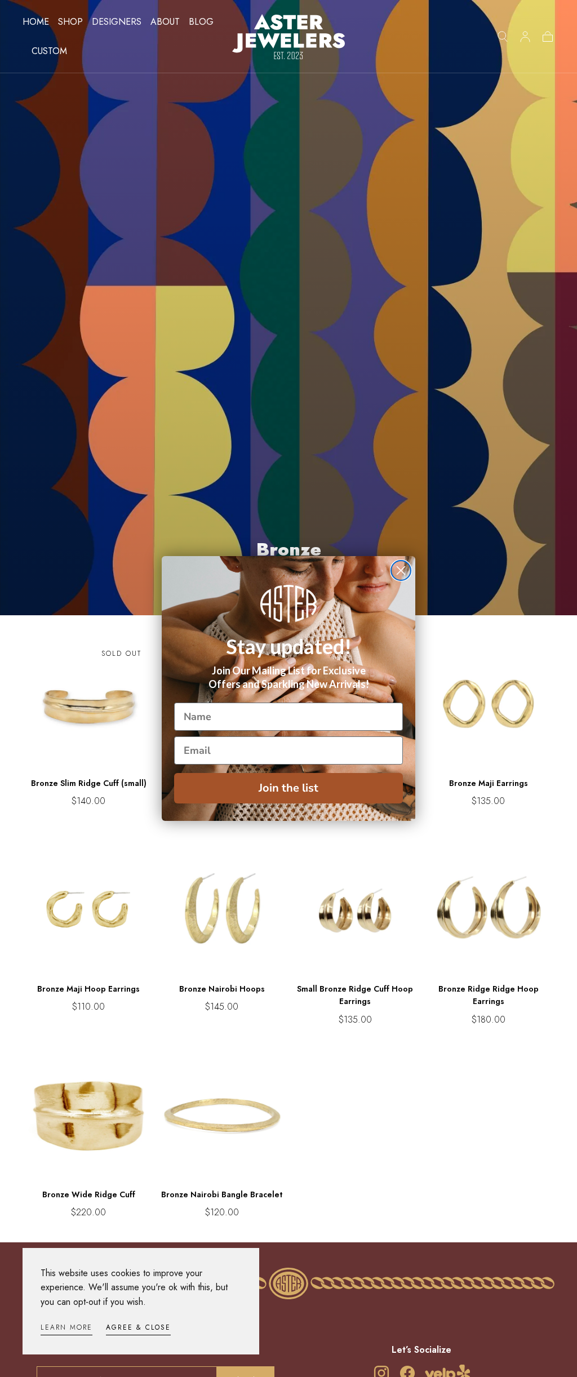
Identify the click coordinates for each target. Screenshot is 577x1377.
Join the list (288, 788)
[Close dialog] (401, 570)
